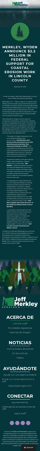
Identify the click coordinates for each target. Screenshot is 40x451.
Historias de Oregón (20, 332)
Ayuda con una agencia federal (20, 375)
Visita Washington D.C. (20, 386)
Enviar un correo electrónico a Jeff (18, 380)
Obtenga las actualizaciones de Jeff (18, 408)
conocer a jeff (20, 323)
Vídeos (20, 358)
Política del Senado (19, 431)
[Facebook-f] (12, 423)
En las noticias (20, 353)
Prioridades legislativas (20, 328)
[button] (20, 9)
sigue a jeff (20, 413)
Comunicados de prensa (20, 349)
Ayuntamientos (20, 402)
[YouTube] (23, 423)
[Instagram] (17, 423)
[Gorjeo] (28, 423)
